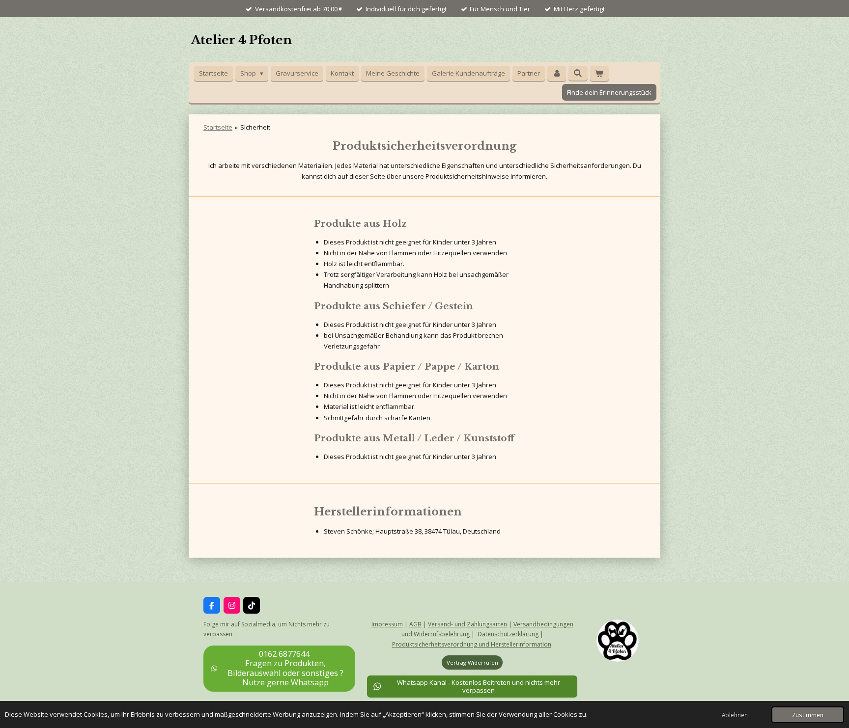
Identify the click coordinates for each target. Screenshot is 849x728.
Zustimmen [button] (807, 715)
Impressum (387, 624)
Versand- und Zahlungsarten (467, 624)
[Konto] (556, 73)
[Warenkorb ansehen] (599, 73)
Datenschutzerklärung (508, 634)
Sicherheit (255, 127)
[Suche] (577, 73)
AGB (415, 624)
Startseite (217, 127)
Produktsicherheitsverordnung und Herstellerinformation (471, 644)
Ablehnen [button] (735, 715)
